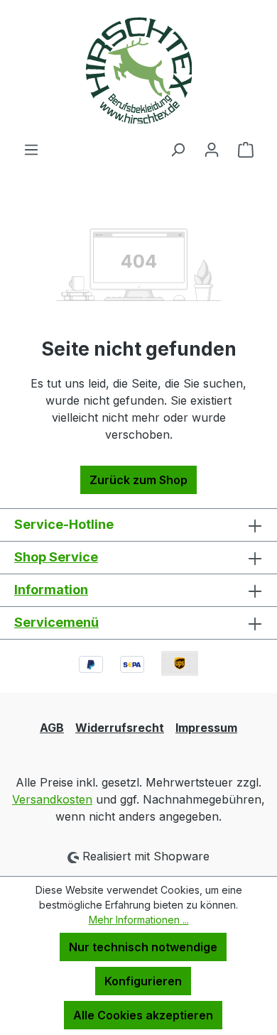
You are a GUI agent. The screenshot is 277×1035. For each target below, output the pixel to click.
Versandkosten (52, 799)
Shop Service (56, 556)
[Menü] (31, 149)
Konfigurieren (143, 981)
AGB (52, 728)
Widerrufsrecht (119, 728)
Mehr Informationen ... (139, 920)
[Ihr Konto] (212, 149)
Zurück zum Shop (138, 480)
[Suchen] (178, 149)
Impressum (206, 728)
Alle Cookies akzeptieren (143, 1015)
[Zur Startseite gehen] (138, 70)
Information (51, 589)
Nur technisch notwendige (143, 947)
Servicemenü (56, 622)
